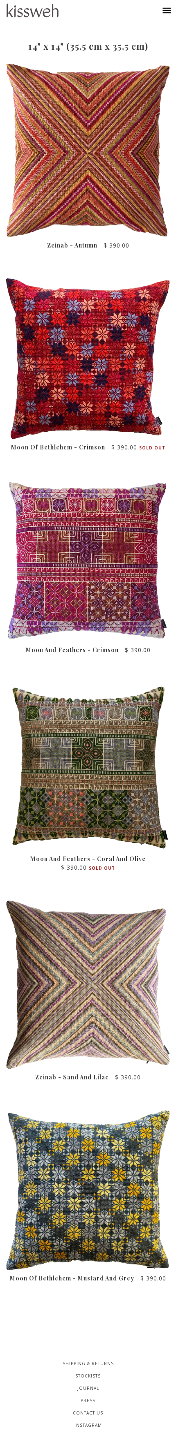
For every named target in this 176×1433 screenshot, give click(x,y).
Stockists (88, 1376)
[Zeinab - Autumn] (88, 150)
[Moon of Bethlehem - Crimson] (88, 358)
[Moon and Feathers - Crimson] (88, 560)
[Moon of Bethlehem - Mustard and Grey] (88, 1190)
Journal (88, 1388)
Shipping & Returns (88, 1363)
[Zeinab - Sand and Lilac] (88, 985)
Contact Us (88, 1413)
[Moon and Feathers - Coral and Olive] (88, 766)
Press (88, 1400)
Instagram (88, 1425)
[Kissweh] (40, 10)
